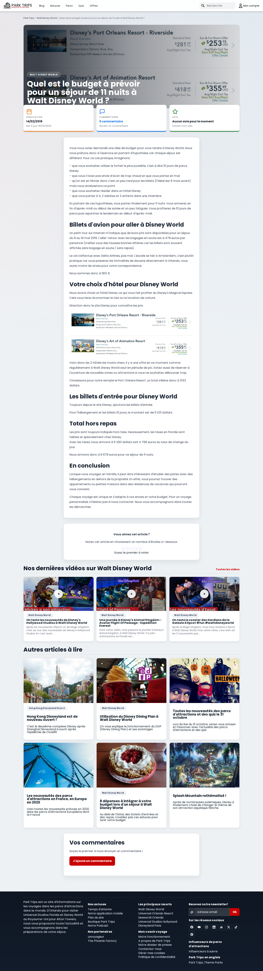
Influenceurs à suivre (203, 951)
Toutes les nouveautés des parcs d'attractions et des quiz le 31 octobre (202, 714)
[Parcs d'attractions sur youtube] (199, 927)
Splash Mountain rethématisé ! (199, 795)
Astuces (55, 6)
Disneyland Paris (149, 926)
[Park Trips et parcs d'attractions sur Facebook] (192, 927)
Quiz (81, 6)
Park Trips (28, 18)
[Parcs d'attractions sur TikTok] (236, 927)
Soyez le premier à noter (131, 553)
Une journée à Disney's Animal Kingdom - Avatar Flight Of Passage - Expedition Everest (130, 623)
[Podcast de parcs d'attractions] (221, 927)
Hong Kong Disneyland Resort (47, 708)
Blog (41, 6)
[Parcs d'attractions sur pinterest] (192, 934)
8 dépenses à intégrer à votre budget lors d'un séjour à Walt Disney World (126, 804)
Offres (94, 6)
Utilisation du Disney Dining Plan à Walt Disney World (129, 718)
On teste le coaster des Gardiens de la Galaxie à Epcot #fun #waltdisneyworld (203, 621)
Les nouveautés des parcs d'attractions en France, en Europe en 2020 (57, 799)
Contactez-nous (150, 949)
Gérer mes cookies (151, 953)
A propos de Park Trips (154, 941)
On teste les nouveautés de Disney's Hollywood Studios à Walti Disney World (56, 621)
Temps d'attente (100, 909)
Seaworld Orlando (151, 917)
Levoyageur (96, 937)
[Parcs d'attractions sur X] (229, 927)
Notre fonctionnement (154, 937)
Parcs (69, 6)
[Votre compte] (247, 5)
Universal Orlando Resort (155, 913)
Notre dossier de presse (155, 945)
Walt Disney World (47, 18)
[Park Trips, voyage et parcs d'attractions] (7, 6)
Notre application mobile (105, 913)
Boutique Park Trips (101, 922)
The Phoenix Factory (102, 941)
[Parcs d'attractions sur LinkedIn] (214, 927)
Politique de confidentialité (156, 957)
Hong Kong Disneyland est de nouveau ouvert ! (52, 718)
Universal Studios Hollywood (157, 922)
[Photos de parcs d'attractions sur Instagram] (206, 927)
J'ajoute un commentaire (92, 861)
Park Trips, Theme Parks (206, 962)
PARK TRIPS (21, 5)
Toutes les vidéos (228, 569)
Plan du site (96, 917)
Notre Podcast (98, 926)
